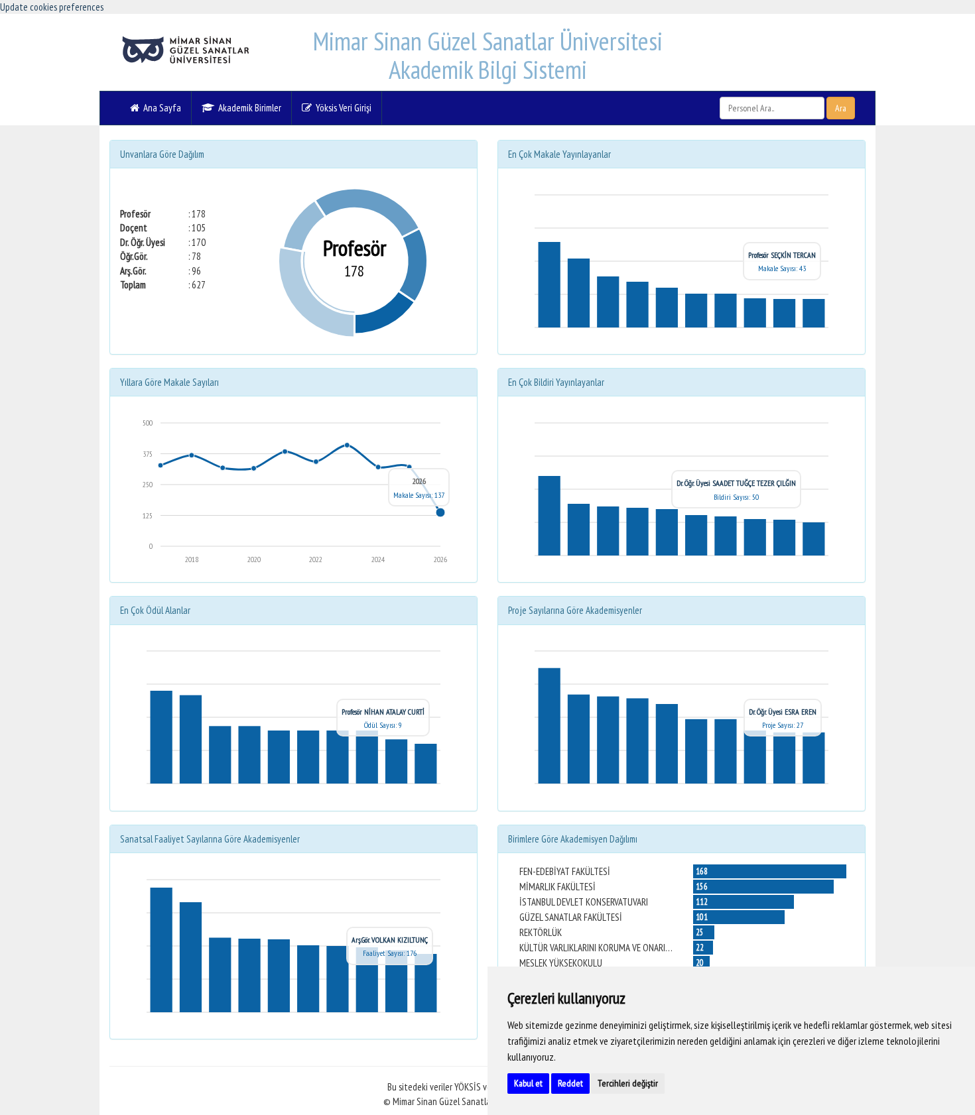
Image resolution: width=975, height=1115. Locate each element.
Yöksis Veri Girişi (341, 107)
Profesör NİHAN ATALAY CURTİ (383, 712)
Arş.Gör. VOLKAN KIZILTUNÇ (390, 940)
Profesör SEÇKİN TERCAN (782, 255)
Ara (840, 108)
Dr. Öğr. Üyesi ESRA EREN (782, 712)
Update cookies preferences (51, 7)
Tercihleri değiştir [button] (628, 1083)
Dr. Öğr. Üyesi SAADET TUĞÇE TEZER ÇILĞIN (736, 483)
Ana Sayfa (160, 107)
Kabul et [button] (528, 1083)
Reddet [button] (570, 1083)
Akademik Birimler (247, 107)
